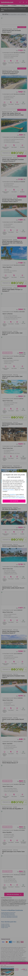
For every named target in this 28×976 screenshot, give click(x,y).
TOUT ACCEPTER (14, 501)
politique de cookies (8, 489)
